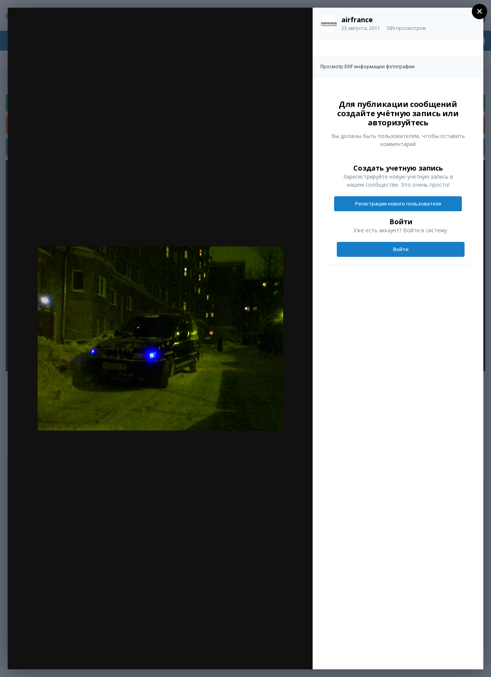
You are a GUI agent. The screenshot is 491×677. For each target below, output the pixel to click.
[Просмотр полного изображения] (299, 21)
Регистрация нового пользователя (398, 203)
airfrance (357, 19)
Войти (401, 249)
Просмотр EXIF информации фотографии (367, 66)
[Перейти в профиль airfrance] (328, 23)
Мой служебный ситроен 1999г (84, 29)
